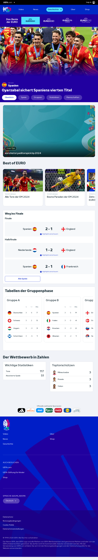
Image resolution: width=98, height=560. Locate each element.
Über (52, 434)
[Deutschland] (10, 313)
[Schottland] (10, 336)
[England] (88, 313)
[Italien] (49, 321)
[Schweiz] (10, 321)
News (5, 439)
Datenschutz (8, 517)
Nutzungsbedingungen (12, 521)
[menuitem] (23, 9)
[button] (54, 9)
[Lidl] (67, 410)
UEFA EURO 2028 (7, 9)
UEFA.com (7, 467)
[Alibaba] (31, 410)
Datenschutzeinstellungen (13, 529)
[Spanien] (49, 313)
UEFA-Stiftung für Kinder (14, 472)
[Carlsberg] (49, 410)
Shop (52, 439)
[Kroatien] (49, 328)
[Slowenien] (88, 328)
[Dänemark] (88, 321)
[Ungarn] (10, 328)
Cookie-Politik (8, 525)
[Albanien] (49, 336)
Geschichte (8, 444)
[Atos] (40, 410)
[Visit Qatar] (77, 410)
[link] (21, 9)
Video (5, 434)
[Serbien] (88, 336)
